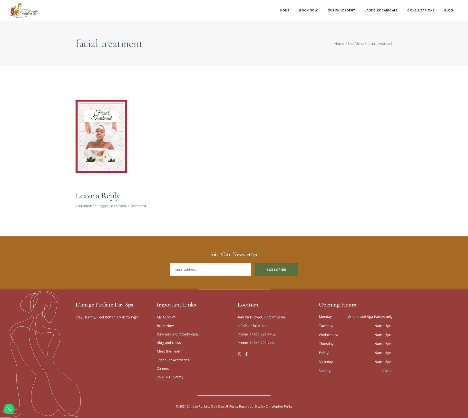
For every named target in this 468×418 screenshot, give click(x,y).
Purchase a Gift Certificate (177, 334)
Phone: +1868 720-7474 (256, 342)
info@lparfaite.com (253, 325)
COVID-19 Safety (170, 377)
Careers (163, 368)
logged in (105, 205)
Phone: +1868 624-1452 (256, 334)
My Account (166, 317)
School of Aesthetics (173, 360)
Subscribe (276, 269)
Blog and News (169, 342)
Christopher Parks (279, 406)
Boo (165, 325)
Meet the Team (169, 351)
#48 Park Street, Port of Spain (261, 317)
